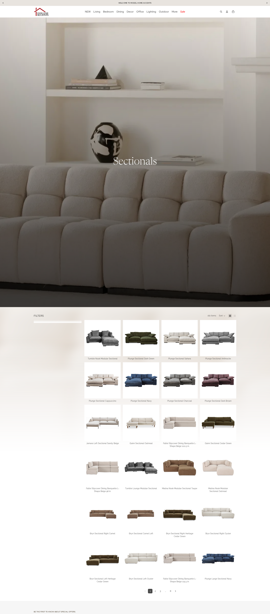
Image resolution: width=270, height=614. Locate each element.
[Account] (227, 12)
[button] (222, 316)
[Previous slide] (88, 338)
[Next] (175, 591)
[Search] (221, 12)
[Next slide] (116, 338)
